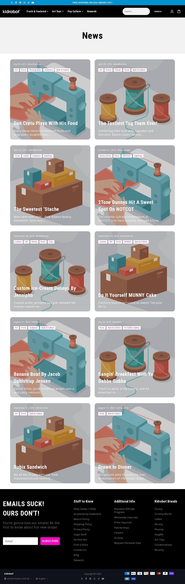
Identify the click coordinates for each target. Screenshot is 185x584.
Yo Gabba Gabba (131, 327)
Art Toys (56, 11)
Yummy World (163, 514)
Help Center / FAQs (85, 508)
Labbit (26, 156)
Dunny (108, 70)
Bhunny (159, 549)
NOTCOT (127, 156)
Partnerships (121, 527)
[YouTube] (33, 2)
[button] (157, 11)
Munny (159, 524)
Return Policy (81, 519)
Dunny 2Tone (105, 156)
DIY (26, 242)
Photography (35, 70)
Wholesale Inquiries (126, 517)
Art (16, 70)
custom (18, 242)
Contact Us (80, 549)
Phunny (159, 529)
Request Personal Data (127, 543)
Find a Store (81, 544)
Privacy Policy (82, 529)
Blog (76, 555)
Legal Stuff (80, 534)
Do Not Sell (80, 539)
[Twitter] (12, 2)
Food (23, 70)
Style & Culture (62, 70)
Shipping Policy (83, 524)
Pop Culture (74, 11)
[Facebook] (16, 2)
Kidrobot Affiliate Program (124, 510)
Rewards (92, 11)
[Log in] (172, 11)
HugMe (159, 534)
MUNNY (127, 242)
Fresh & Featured (36, 11)
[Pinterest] (20, 2)
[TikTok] (28, 2)
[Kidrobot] (11, 11)
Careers (118, 532)
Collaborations (163, 544)
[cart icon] (179, 11)
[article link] (83, 133)
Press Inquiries (123, 522)
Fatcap (118, 70)
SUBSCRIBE (50, 541)
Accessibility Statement (87, 514)
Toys (51, 242)
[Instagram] (24, 2)
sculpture (49, 70)
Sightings (48, 156)
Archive (118, 538)
